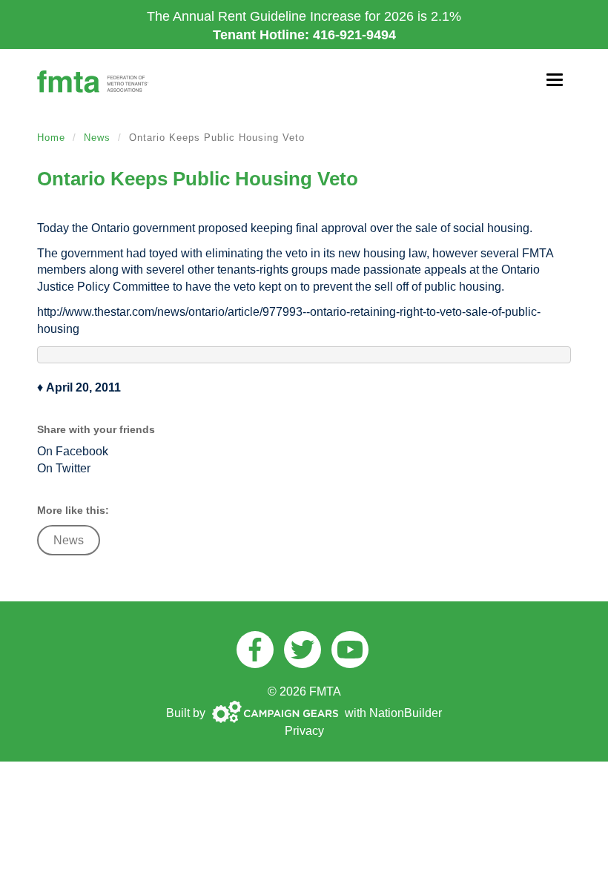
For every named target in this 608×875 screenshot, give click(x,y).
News (97, 137)
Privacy (304, 730)
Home (51, 137)
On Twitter (63, 468)
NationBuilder (405, 713)
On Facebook (72, 451)
